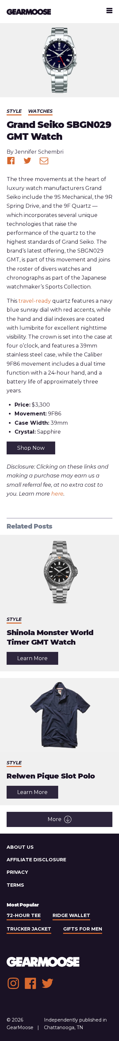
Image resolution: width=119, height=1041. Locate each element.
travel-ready (35, 301)
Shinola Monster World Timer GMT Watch (50, 637)
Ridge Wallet (71, 915)
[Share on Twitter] (27, 160)
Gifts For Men (82, 929)
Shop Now (31, 448)
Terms (15, 885)
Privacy (17, 872)
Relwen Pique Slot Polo (51, 776)
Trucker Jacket (29, 929)
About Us (20, 847)
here (57, 494)
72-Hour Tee (24, 915)
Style (14, 111)
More (54, 819)
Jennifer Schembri (39, 152)
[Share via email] (44, 160)
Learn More (37, 660)
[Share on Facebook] (11, 160)
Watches (40, 111)
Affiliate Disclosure (36, 860)
